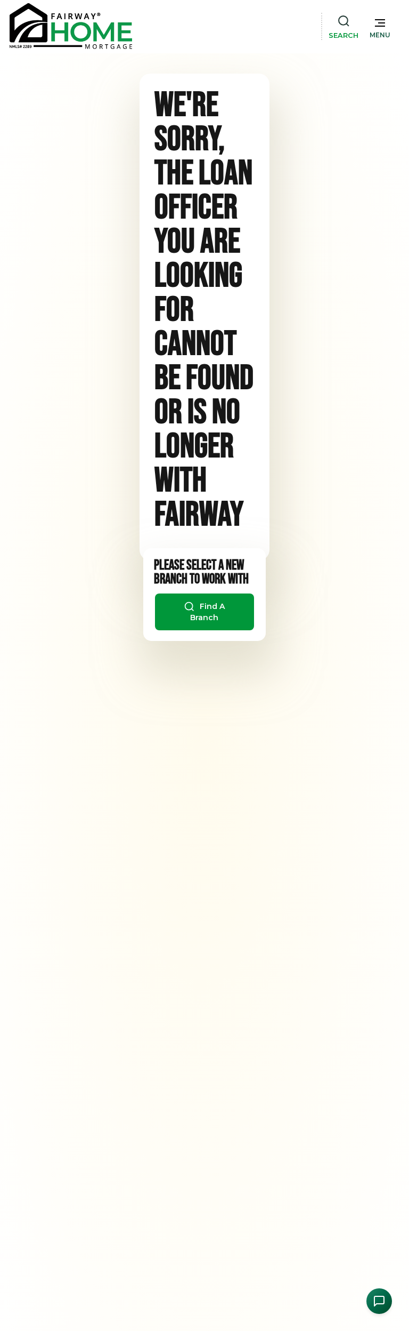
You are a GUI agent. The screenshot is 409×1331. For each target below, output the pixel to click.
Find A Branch (207, 612)
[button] (380, 26)
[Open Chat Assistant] (379, 1301)
